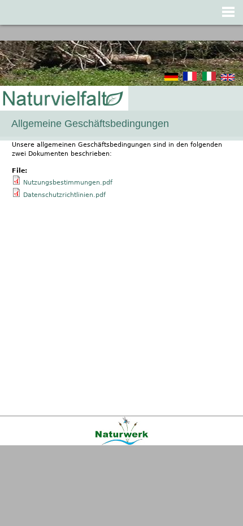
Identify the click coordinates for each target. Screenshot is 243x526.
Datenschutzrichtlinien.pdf (64, 195)
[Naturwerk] (122, 443)
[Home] (62, 99)
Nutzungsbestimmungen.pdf (67, 182)
